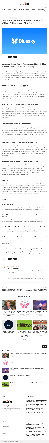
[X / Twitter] (11, 57)
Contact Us (5, 423)
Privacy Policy (5, 428)
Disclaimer (5, 433)
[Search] (46, 3)
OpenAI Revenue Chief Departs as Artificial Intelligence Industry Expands (35, 435)
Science (33, 9)
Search (3, 343)
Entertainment (41, 9)
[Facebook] (9, 57)
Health (27, 9)
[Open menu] (2, 9)
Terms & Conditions (6, 431)
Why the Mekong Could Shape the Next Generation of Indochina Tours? (40, 313)
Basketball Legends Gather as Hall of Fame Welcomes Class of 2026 (40, 333)
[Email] (16, 57)
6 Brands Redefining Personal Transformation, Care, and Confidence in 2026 (24, 313)
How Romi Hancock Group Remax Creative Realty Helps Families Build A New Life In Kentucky (9, 313)
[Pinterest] (14, 57)
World (15, 9)
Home (3, 14)
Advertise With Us (6, 426)
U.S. (5, 9)
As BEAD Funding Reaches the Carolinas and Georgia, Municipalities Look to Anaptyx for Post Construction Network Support (24, 335)
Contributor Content (13, 17)
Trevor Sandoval (5, 26)
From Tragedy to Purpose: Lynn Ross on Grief (36, 431)
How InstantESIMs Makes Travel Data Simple (9, 332)
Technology (21, 9)
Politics (9, 9)
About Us (4, 421)
